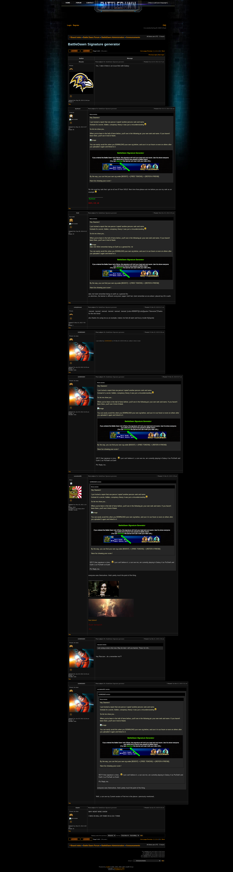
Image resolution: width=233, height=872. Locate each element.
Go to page (143, 51)
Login (69, 25)
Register (76, 25)
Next (163, 51)
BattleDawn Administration (112, 37)
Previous (150, 51)
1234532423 (108, 340)
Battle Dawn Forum (91, 37)
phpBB (108, 867)
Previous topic (153, 54)
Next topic (161, 54)
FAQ (164, 25)
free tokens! (92, 620)
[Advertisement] (118, 17)
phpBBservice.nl (119, 869)
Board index (76, 37)
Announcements (133, 37)
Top (70, 104)
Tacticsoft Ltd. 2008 (118, 868)
